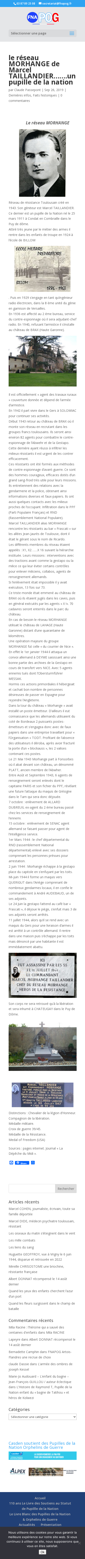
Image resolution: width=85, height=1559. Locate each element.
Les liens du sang (21, 1247)
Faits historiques (45, 95)
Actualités (27, 1524)
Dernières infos (20, 95)
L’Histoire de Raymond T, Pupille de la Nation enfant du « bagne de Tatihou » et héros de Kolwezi (40, 1392)
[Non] (79, 1543)
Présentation (51, 1524)
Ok (42, 1552)
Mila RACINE (55, 1332)
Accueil (40, 1498)
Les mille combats (22, 1240)
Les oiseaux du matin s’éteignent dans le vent (42, 1233)
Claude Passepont (27, 90)
